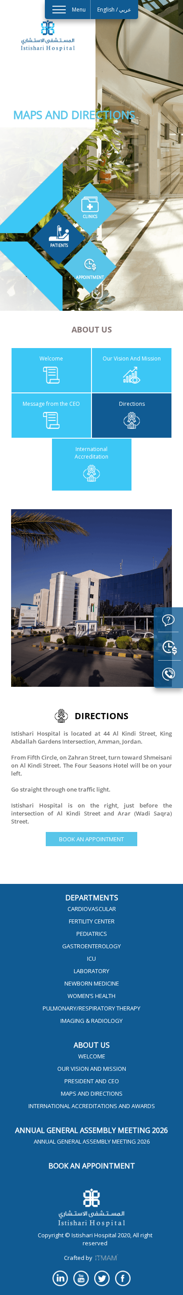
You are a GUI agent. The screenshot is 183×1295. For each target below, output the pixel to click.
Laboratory (91, 971)
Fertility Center (92, 921)
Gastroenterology (91, 946)
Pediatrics (91, 934)
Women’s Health (91, 996)
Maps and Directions (92, 1093)
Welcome (91, 1056)
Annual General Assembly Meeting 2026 (91, 1130)
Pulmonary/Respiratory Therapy (91, 1008)
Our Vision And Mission (91, 1069)
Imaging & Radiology (91, 1021)
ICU (91, 958)
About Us (92, 1045)
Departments (91, 898)
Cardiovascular (92, 909)
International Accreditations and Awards (91, 1106)
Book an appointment (91, 839)
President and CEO (91, 1081)
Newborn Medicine (91, 983)
